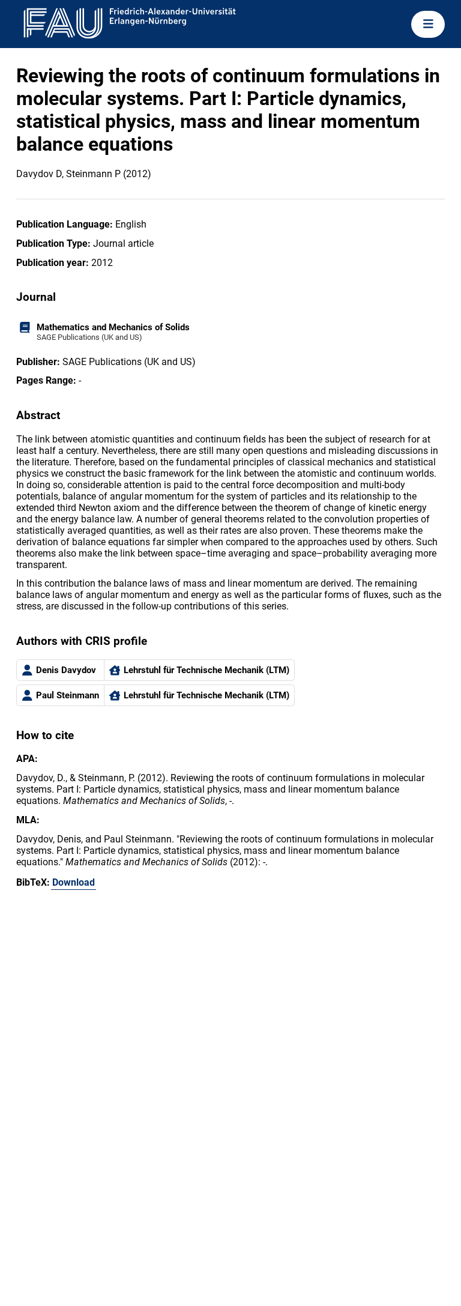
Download (73, 882)
